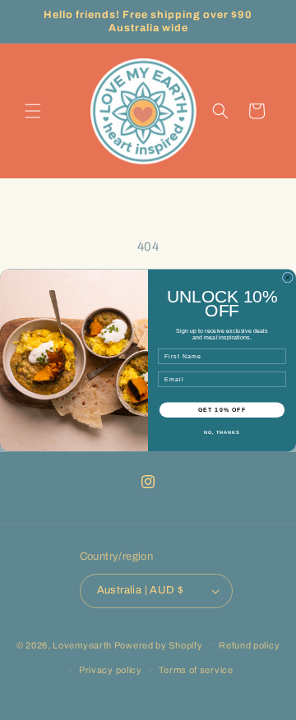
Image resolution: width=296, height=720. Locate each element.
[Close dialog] (287, 277)
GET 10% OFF (222, 409)
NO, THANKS (222, 432)
